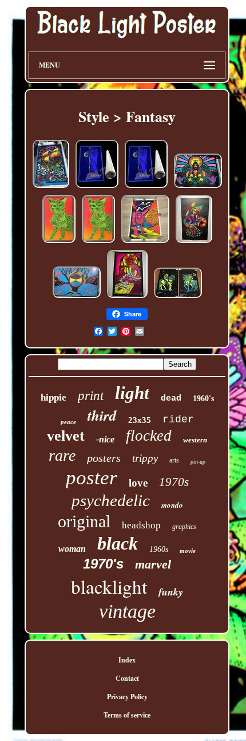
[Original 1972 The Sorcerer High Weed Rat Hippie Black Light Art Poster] (127, 298)
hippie (53, 397)
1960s (158, 549)
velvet (66, 436)
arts (174, 460)
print (91, 396)
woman (72, 549)
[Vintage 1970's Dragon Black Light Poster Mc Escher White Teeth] (194, 243)
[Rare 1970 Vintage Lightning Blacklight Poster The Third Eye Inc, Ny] (76, 298)
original (84, 521)
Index (127, 660)
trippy (145, 458)
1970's (103, 563)
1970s (174, 482)
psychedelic (111, 500)
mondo (172, 505)
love (138, 483)
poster (91, 477)
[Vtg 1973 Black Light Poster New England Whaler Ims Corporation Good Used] (51, 188)
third (102, 415)
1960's (203, 398)
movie (188, 550)
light (132, 393)
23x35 (139, 420)
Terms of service (127, 715)
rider (178, 419)
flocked (149, 435)
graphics (184, 527)
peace (68, 421)
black (117, 543)
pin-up (198, 461)
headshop (141, 525)
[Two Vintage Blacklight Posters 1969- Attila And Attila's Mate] (178, 298)
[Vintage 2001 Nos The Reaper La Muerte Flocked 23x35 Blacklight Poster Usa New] (97, 188)
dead (171, 398)
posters (104, 458)
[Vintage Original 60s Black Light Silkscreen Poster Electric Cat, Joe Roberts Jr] (59, 243)
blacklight (109, 586)
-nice (105, 439)
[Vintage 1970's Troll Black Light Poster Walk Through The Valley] (145, 243)
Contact (127, 678)
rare (62, 455)
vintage (127, 611)
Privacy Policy (127, 696)
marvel (153, 564)
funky (170, 592)
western (195, 440)
